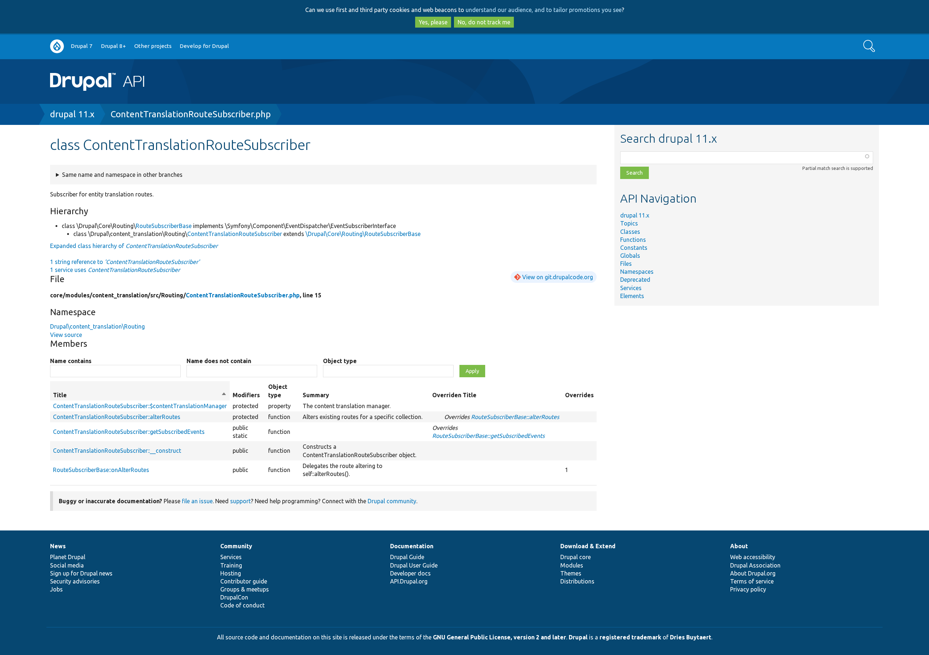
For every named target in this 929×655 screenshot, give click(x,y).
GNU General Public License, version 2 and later (499, 637)
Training (231, 565)
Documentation (411, 546)
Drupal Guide (407, 557)
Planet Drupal (67, 557)
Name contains (70, 361)
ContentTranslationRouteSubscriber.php (191, 114)
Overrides (579, 395)
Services (631, 288)
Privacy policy (748, 589)
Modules (571, 565)
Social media (67, 565)
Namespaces (637, 271)
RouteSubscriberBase (164, 226)
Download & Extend (587, 546)
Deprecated (635, 279)
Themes (570, 573)
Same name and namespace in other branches (122, 174)
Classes (630, 231)
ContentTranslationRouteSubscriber (234, 234)
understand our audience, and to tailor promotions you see (544, 10)
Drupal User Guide (414, 565)
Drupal (578, 637)
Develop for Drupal (204, 46)
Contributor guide (243, 581)
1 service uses (115, 270)
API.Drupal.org (408, 581)
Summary (316, 395)
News (58, 546)
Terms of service (752, 581)
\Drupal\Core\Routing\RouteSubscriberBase (363, 234)
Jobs (56, 589)
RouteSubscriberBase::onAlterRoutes (101, 470)
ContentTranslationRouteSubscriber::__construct (117, 450)
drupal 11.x (72, 114)
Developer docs (410, 573)
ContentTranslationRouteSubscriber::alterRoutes (116, 417)
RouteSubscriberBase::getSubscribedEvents (488, 435)
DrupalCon (234, 597)
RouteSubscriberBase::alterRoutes (515, 417)
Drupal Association (755, 565)
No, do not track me (484, 22)
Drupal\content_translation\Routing (97, 326)
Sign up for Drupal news (81, 573)
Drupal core (575, 557)
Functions (633, 239)
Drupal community (392, 501)
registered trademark (630, 637)
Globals (630, 255)
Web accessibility (752, 557)
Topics (629, 223)
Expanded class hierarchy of (134, 246)
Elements (632, 296)
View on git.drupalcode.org (557, 277)
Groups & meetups (244, 589)
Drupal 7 (82, 46)
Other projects (153, 46)
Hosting (230, 573)
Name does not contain (219, 361)
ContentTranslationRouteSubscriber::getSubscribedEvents (129, 431)
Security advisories (75, 581)
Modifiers (246, 395)
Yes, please (433, 22)
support (240, 501)
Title (140, 395)
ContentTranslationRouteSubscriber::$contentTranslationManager (140, 406)
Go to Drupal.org (57, 46)
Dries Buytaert (690, 637)
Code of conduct (242, 605)
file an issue (197, 501)
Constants (633, 247)
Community (236, 546)
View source (66, 334)
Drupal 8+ (113, 46)
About (739, 546)
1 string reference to (125, 262)
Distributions (577, 581)
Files (626, 263)
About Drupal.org (752, 573)
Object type (340, 361)
